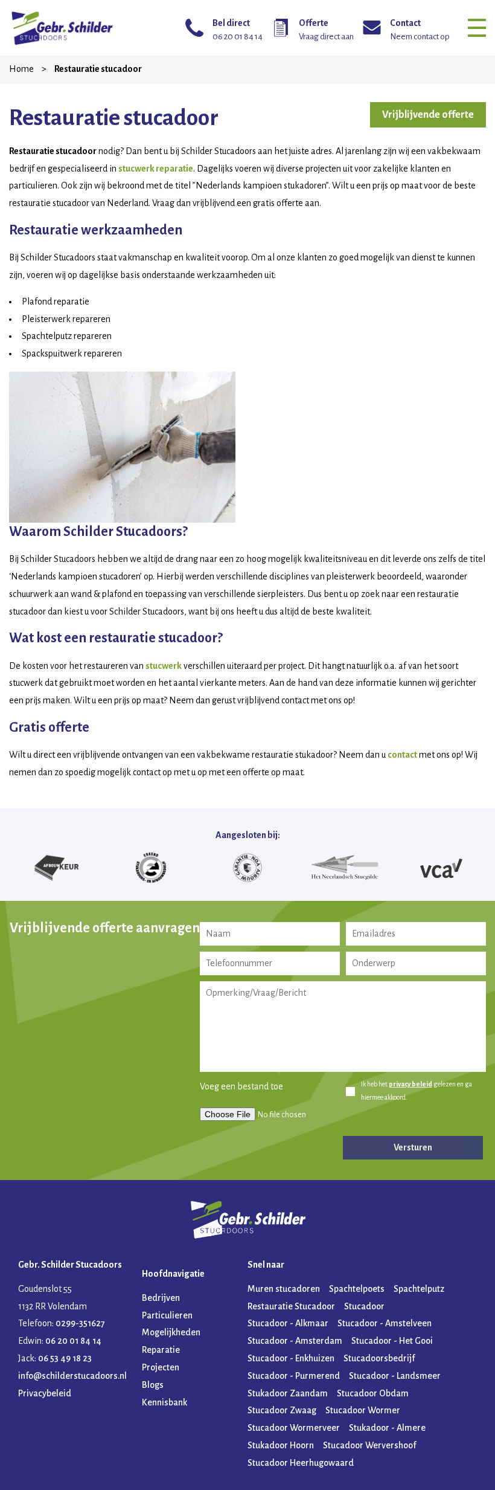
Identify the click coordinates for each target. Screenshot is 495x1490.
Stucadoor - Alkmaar (288, 1323)
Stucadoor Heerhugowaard (301, 1463)
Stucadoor (364, 1306)
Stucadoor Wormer (362, 1410)
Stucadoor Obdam (373, 1393)
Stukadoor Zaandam (288, 1393)
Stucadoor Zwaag (282, 1410)
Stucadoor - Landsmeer (395, 1376)
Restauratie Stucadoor (291, 1306)
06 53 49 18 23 (65, 1358)
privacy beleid (410, 1084)
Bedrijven (161, 1298)
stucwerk (163, 666)
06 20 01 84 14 (73, 1341)
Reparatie (161, 1350)
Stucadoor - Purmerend (294, 1376)
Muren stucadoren (284, 1289)
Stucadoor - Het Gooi (392, 1341)
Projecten (160, 1367)
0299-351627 (80, 1323)
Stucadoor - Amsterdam (295, 1341)
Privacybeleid (44, 1393)
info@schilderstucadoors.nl (72, 1376)
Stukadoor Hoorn (281, 1445)
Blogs (153, 1385)
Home (22, 69)
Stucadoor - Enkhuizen (291, 1358)
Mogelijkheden (171, 1332)
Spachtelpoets (357, 1289)
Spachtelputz (419, 1289)
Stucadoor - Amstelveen (384, 1323)
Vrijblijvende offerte (428, 114)
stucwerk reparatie (155, 168)
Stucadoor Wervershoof (369, 1445)
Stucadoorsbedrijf (379, 1358)
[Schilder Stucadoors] (62, 28)
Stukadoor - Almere (387, 1428)
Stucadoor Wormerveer (294, 1428)
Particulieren (167, 1315)
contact (402, 755)
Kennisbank (164, 1402)
